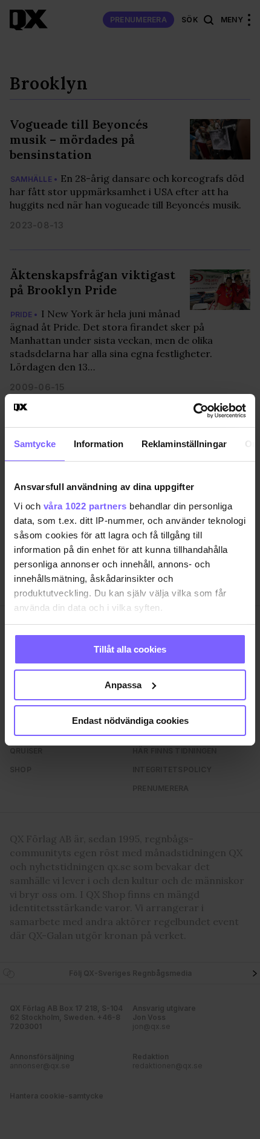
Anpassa (123, 685)
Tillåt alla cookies (130, 649)
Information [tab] (98, 444)
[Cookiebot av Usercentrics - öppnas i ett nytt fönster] (193, 410)
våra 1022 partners (85, 505)
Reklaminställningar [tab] (184, 444)
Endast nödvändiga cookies (130, 720)
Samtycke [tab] (35, 444)
